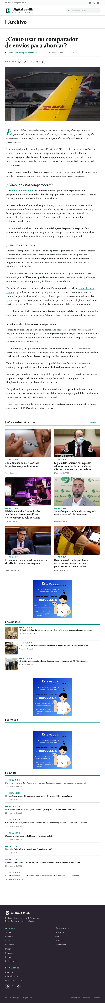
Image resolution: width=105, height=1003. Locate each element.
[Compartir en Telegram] (37, 61)
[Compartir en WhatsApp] (19, 61)
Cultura (8, 957)
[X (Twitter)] (94, 3)
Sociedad (58, 940)
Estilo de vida (11, 961)
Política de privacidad (14, 980)
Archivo (17, 22)
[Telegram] (90, 3)
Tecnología (59, 932)
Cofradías (9, 953)
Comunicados (60, 945)
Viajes (57, 936)
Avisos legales (11, 976)
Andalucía (9, 940)
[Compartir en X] (25, 61)
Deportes (9, 949)
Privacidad (86, 998)
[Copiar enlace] (43, 61)
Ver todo (93, 423)
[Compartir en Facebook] (31, 61)
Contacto (9, 972)
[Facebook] (98, 3)
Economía (9, 945)
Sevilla (8, 932)
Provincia (9, 936)
